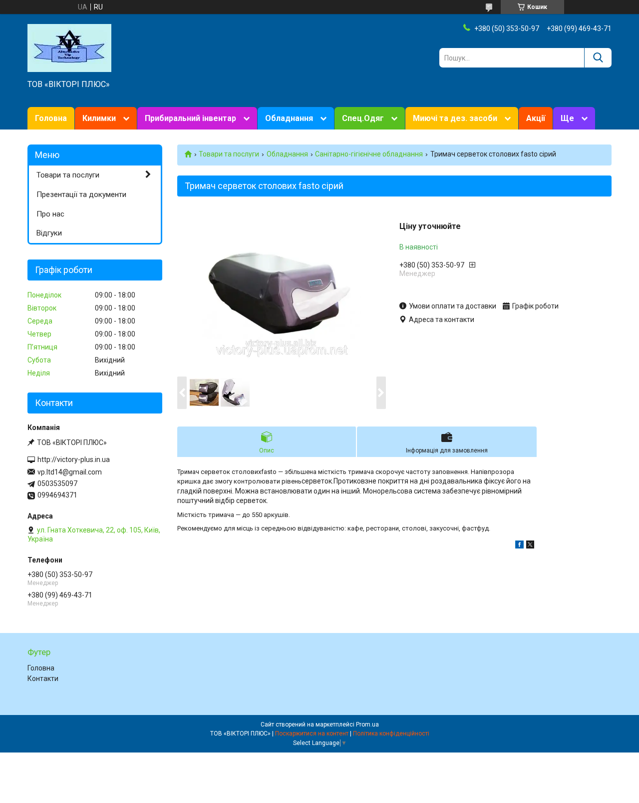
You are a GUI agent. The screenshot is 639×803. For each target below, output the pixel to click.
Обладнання (289, 118)
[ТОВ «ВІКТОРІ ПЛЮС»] (69, 48)
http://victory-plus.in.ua (73, 460)
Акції (535, 118)
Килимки (99, 118)
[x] (530, 546)
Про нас (50, 214)
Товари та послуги (229, 154)
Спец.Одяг (363, 118)
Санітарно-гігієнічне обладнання (369, 154)
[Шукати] (598, 58)
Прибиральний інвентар (190, 118)
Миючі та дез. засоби (455, 118)
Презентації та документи (81, 194)
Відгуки (49, 233)
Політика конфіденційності (391, 733)
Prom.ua (367, 724)
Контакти (42, 678)
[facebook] (519, 546)
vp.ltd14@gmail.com (69, 472)
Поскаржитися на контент (311, 733)
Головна (51, 118)
